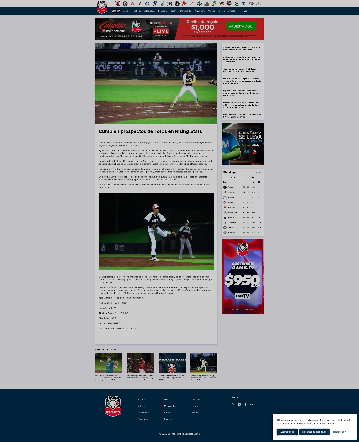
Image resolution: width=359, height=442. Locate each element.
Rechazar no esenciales (314, 432)
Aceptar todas (287, 432)
